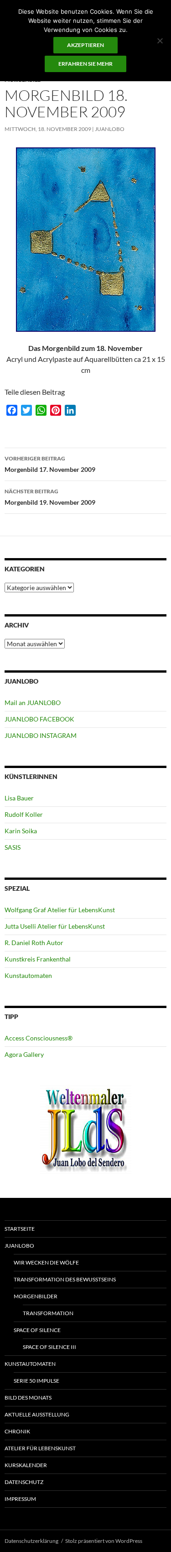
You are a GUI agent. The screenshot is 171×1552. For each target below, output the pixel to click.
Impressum (20, 1498)
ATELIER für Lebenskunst (40, 1448)
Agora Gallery (24, 1054)
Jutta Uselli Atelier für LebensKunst (55, 926)
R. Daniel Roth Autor (34, 942)
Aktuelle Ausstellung (37, 1414)
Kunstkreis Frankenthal (38, 959)
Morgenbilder (35, 1296)
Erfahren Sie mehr (85, 63)
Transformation (48, 1313)
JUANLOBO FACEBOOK (39, 719)
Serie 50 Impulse (36, 1380)
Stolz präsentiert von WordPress (103, 1540)
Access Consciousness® (39, 1038)
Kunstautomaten (28, 975)
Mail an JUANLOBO (33, 702)
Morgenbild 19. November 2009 (50, 497)
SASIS (13, 847)
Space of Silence (37, 1330)
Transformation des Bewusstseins (65, 1279)
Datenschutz (24, 1482)
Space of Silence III (49, 1346)
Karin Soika (21, 831)
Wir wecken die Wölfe (46, 1262)
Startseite (20, 1228)
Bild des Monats (28, 1397)
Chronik (17, 1431)
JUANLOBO (109, 128)
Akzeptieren (85, 45)
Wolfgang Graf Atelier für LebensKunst (60, 910)
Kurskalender (26, 1465)
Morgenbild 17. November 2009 (50, 464)
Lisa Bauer (19, 798)
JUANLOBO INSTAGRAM (41, 735)
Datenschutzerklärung (31, 1540)
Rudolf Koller (24, 814)
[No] (159, 40)
